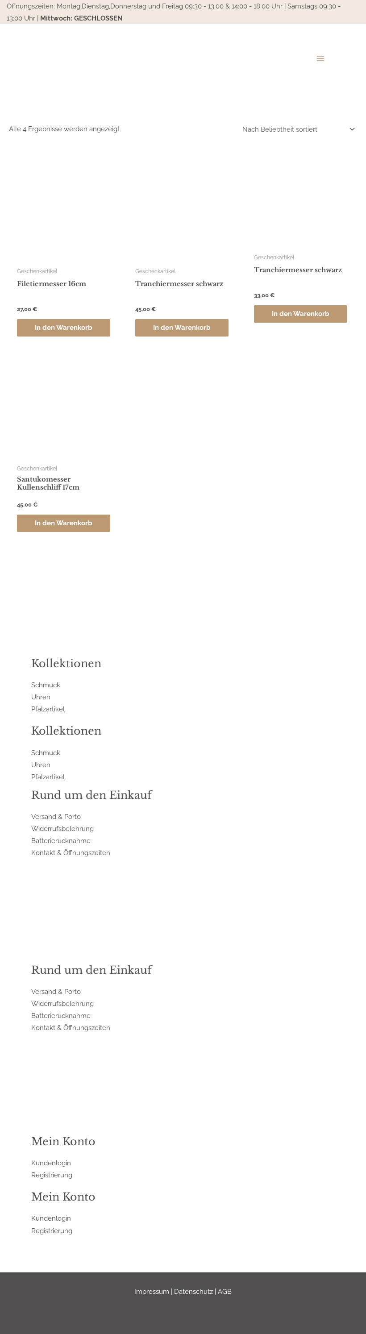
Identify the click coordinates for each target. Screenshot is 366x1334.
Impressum (151, 1291)
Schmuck (45, 685)
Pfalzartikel (48, 709)
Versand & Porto (56, 816)
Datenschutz (193, 1291)
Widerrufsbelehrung (62, 828)
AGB (225, 1291)
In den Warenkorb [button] (63, 327)
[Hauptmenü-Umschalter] (320, 58)
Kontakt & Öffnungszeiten (70, 852)
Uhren (40, 697)
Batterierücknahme (61, 840)
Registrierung (51, 1175)
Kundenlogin (51, 1163)
